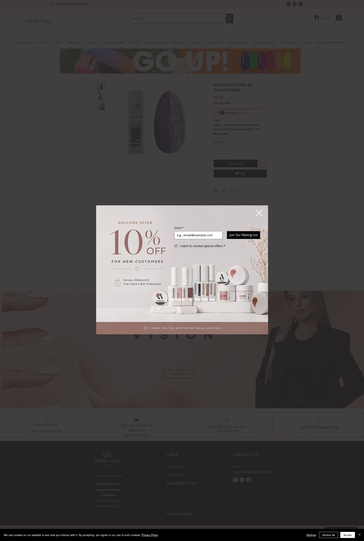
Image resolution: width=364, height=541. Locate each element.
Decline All (328, 535)
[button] (259, 213)
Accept (348, 535)
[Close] (359, 535)
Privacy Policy (150, 535)
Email (179, 228)
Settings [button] (311, 535)
